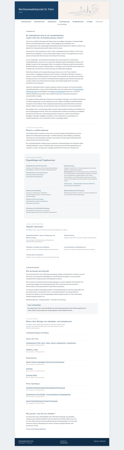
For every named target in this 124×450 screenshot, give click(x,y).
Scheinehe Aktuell (31, 375)
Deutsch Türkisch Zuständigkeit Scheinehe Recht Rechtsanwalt (45, 362)
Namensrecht (26, 22)
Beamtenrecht (39, 22)
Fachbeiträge (62, 24)
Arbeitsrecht (52, 22)
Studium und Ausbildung (57, 91)
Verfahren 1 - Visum (32, 349)
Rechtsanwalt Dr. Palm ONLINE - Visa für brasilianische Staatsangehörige (48, 394)
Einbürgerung (64, 22)
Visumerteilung (78, 89)
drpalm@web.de (64, 443)
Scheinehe (29, 368)
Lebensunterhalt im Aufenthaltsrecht (34, 176)
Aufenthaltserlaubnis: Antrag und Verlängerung (36, 172)
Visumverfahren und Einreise (32, 203)
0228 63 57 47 (63, 441)
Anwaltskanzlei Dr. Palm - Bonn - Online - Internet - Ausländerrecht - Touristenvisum (51, 343)
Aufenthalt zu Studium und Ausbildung (35, 174)
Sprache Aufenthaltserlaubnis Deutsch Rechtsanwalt (42, 401)
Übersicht (99, 22)
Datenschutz (103, 441)
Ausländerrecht (78, 22)
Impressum (96, 441)
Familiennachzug (31, 91)
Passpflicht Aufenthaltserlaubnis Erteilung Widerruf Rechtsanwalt (45, 388)
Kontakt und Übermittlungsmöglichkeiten (36, 429)
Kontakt (89, 22)
